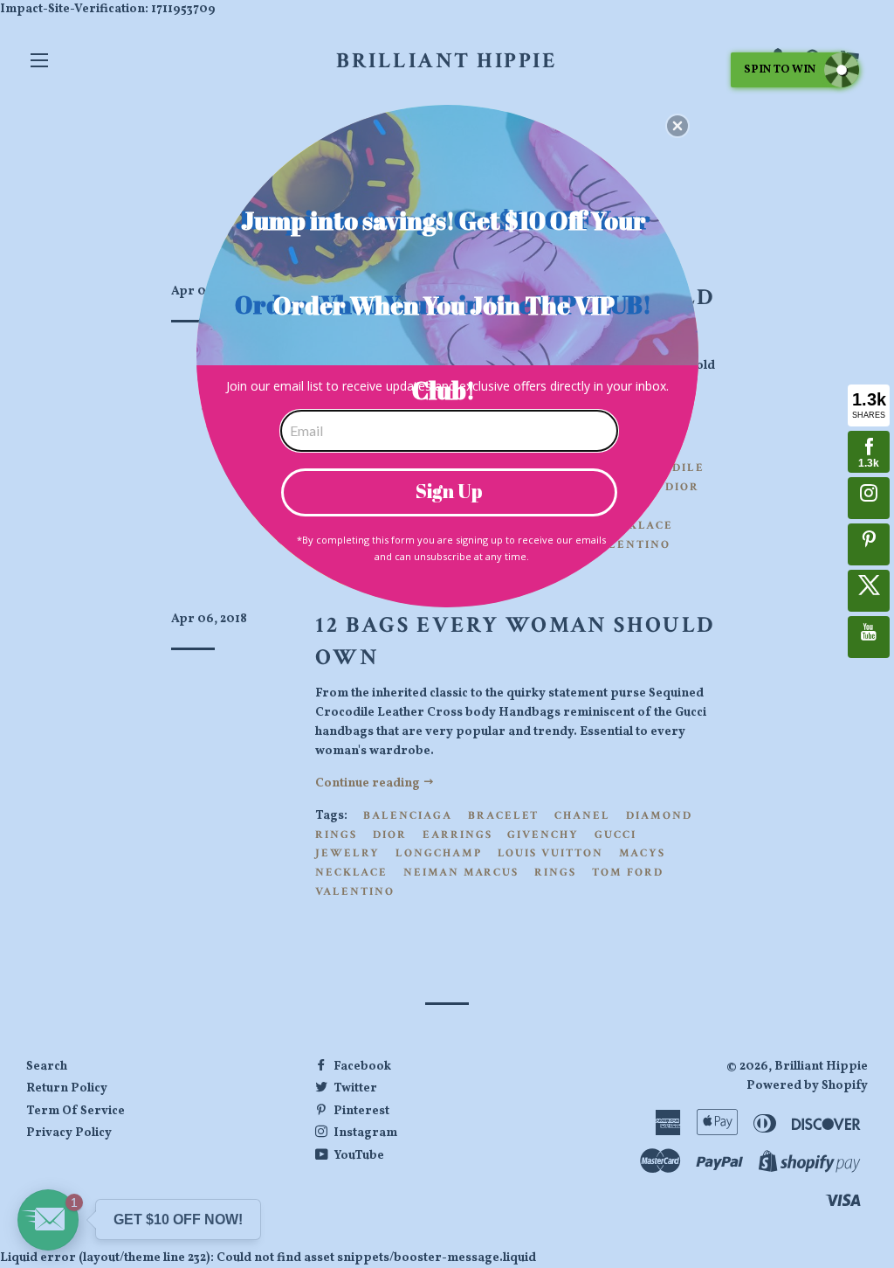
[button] (677, 125)
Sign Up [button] (449, 490)
